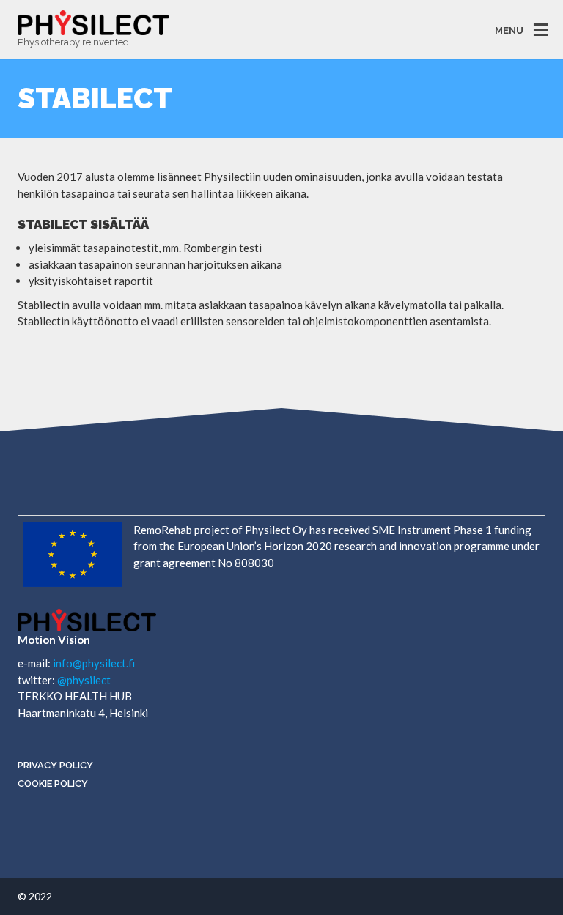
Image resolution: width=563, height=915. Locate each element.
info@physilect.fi (94, 663)
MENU (509, 29)
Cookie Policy (53, 783)
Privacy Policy (55, 765)
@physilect (84, 679)
